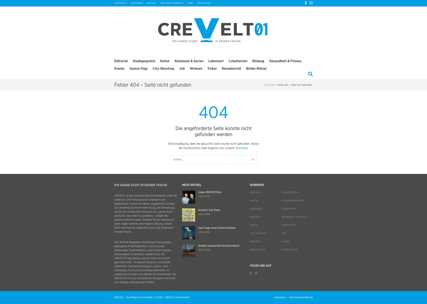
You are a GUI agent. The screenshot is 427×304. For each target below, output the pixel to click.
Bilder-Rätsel (256, 68)
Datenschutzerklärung (301, 297)
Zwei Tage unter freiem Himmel (217, 228)
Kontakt (151, 3)
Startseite (120, 3)
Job (182, 68)
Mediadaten (204, 3)
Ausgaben (137, 3)
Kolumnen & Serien (189, 61)
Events (119, 68)
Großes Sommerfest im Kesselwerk (218, 245)
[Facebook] (306, 3)
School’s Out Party (209, 210)
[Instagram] (311, 3)
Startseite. (242, 148)
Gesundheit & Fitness (285, 61)
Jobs (190, 3)
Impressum (280, 297)
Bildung (258, 61)
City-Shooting (163, 68)
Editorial (121, 61)
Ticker (212, 68)
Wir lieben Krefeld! (172, 3)
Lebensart (216, 61)
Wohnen (196, 68)
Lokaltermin (238, 61)
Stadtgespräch (144, 61)
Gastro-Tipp (138, 68)
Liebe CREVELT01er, (210, 192)
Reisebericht (231, 68)
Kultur (165, 61)
